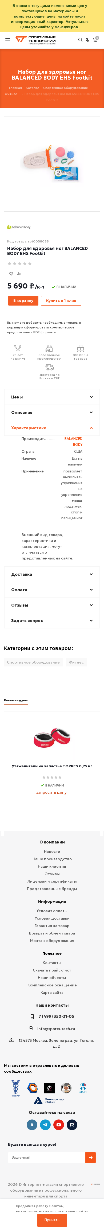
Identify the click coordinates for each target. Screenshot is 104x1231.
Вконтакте (32, 1124)
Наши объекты (52, 977)
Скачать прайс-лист (52, 970)
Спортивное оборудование (33, 662)
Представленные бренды (52, 888)
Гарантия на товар (52, 925)
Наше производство (52, 859)
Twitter (72, 1124)
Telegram (45, 1124)
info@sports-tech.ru (56, 1028)
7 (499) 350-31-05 (56, 1016)
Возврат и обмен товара (52, 933)
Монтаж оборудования (52, 940)
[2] (15, 264)
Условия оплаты (52, 910)
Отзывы (52, 873)
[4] (25, 264)
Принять (52, 1220)
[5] (30, 264)
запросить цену (51, 792)
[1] (10, 264)
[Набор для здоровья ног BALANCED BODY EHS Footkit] (52, 155)
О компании (52, 842)
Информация (52, 901)
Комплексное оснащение (52, 985)
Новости (52, 851)
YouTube (58, 1124)
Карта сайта (52, 992)
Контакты (52, 962)
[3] (20, 264)
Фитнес (76, 662)
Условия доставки (52, 918)
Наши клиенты (52, 866)
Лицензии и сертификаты (52, 881)
